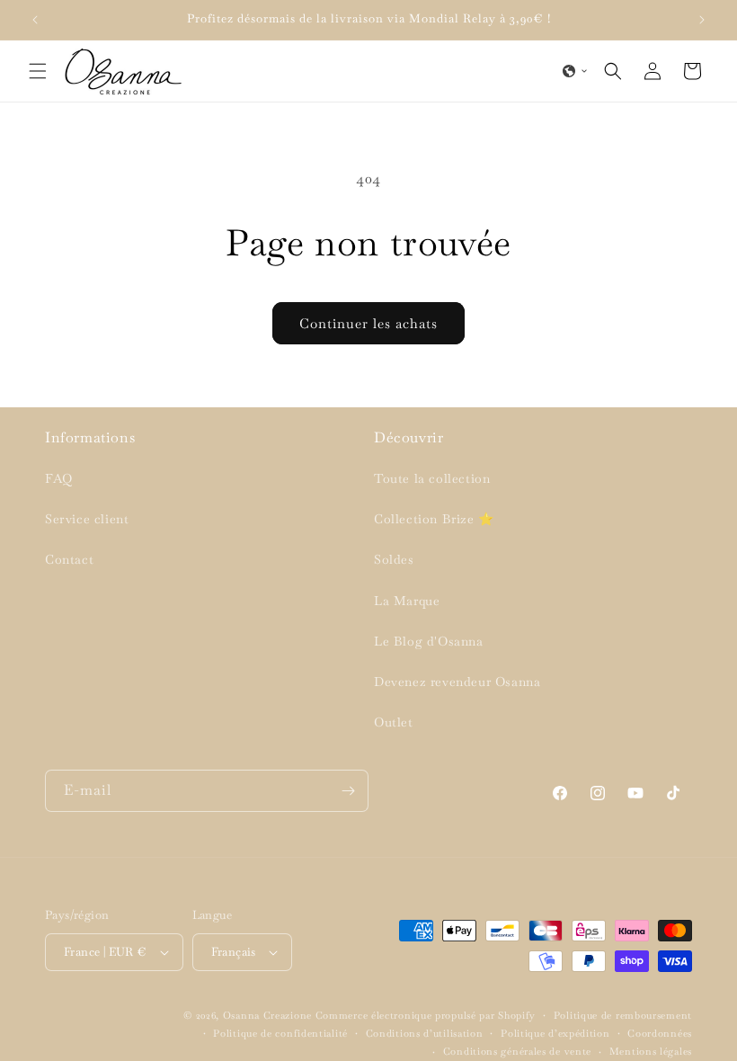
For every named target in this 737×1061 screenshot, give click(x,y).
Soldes (394, 559)
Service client (87, 519)
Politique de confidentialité (280, 1033)
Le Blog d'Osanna (429, 641)
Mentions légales (650, 1051)
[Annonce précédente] (35, 20)
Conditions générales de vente (517, 1051)
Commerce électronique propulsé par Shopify (425, 1015)
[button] (38, 71)
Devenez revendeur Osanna (457, 681)
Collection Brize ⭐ (434, 519)
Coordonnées (659, 1033)
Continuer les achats (368, 323)
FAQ (59, 478)
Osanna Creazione (267, 1015)
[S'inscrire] (348, 791)
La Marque (407, 601)
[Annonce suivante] (702, 20)
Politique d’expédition (555, 1033)
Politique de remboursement (623, 1015)
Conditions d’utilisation (425, 1033)
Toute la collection (432, 478)
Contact (69, 559)
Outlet (393, 722)
